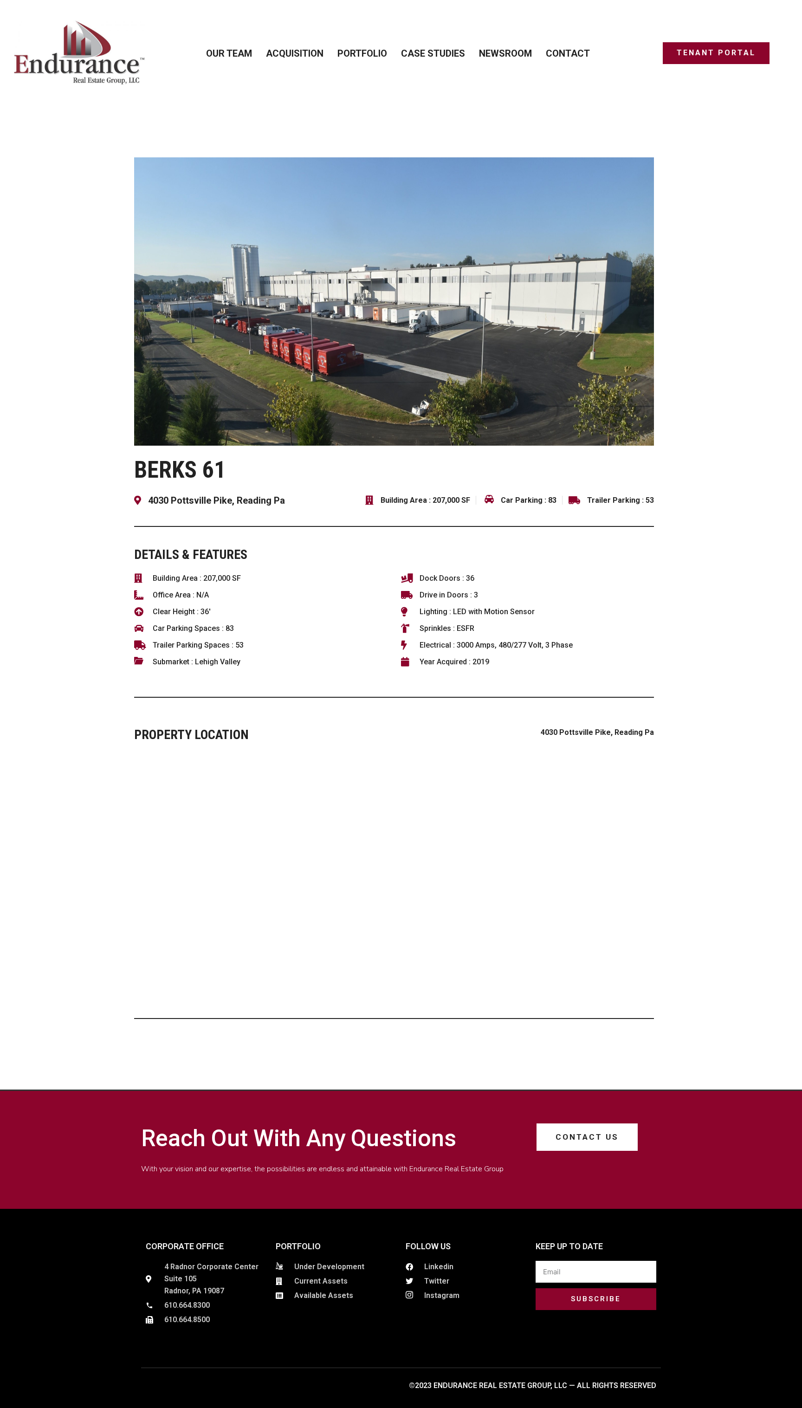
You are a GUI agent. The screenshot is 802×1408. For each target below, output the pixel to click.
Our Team (229, 53)
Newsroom (505, 53)
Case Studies (433, 53)
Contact (568, 53)
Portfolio (362, 53)
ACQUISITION (294, 53)
